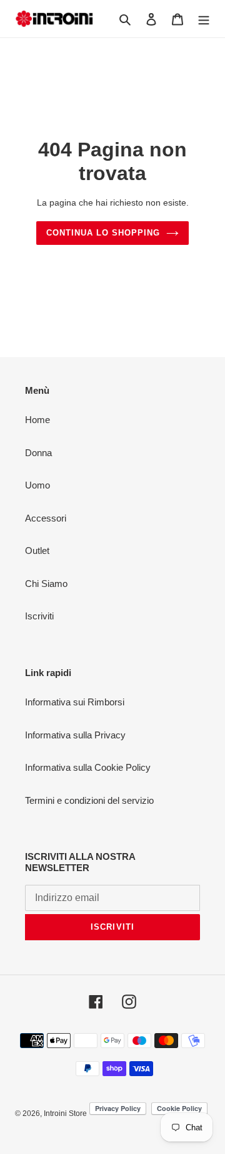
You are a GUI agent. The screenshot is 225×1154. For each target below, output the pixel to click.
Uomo (37, 485)
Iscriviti (39, 616)
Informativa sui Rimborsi (74, 702)
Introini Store (65, 1113)
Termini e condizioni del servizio (89, 800)
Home (37, 419)
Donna (38, 452)
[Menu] (204, 19)
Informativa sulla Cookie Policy (88, 767)
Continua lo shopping (103, 232)
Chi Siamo (46, 583)
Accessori (45, 518)
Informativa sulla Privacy (75, 735)
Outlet (37, 550)
